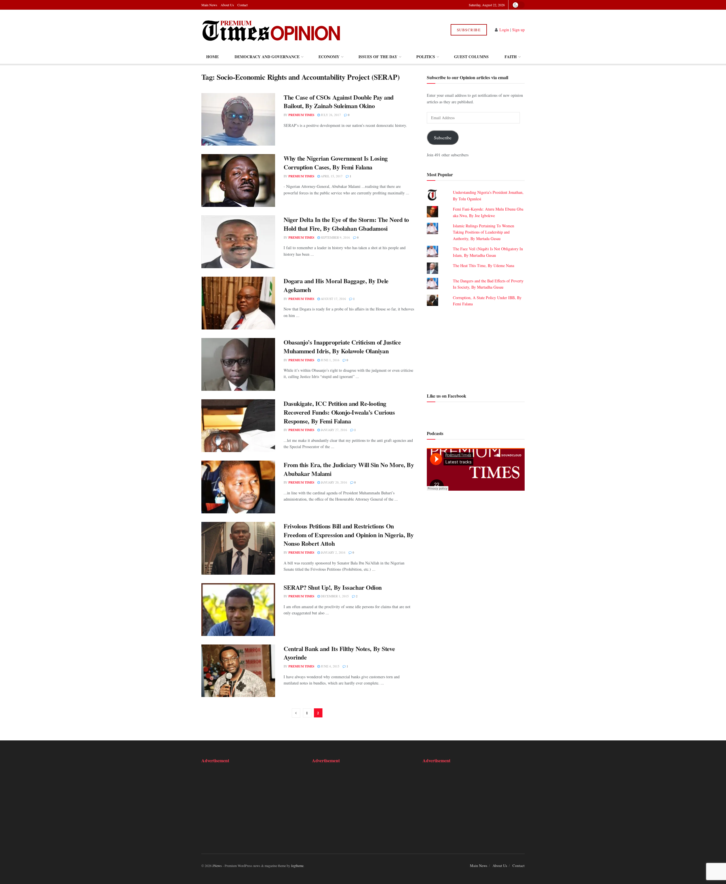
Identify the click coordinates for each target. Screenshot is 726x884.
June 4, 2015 (329, 666)
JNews (217, 865)
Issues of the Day (377, 57)
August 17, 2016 (333, 299)
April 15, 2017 (331, 176)
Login (504, 29)
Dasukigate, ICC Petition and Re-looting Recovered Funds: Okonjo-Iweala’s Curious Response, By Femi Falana (339, 412)
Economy (328, 57)
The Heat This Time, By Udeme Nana (483, 265)
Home (212, 57)
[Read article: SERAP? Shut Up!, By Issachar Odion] (238, 609)
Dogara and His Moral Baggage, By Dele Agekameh (336, 285)
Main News (209, 5)
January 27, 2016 (333, 430)
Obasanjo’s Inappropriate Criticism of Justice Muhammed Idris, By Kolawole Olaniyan (342, 346)
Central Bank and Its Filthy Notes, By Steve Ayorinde (339, 653)
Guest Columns (471, 57)
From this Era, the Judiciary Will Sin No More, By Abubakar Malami (349, 469)
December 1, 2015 (334, 596)
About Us (227, 5)
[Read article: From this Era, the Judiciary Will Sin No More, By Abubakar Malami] (238, 487)
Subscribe (469, 29)
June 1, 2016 (329, 360)
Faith (511, 57)
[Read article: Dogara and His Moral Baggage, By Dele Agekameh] (238, 303)
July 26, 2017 (330, 115)
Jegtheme (297, 865)
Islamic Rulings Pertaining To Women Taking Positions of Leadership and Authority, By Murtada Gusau (483, 232)
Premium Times (301, 115)
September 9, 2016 (335, 237)
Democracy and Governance (267, 57)
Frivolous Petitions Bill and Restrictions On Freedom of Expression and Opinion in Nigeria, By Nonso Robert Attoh (349, 534)
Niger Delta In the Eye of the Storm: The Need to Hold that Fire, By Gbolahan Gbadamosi (346, 224)
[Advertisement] (476, 348)
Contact (242, 5)
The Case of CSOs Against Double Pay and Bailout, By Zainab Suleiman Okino (339, 102)
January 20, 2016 (333, 482)
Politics (425, 57)
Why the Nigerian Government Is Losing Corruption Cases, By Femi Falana (336, 163)
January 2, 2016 (332, 552)
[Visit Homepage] (271, 30)
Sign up (518, 29)
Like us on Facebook (446, 395)
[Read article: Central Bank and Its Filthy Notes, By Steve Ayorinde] (238, 670)
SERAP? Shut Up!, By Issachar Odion (333, 587)
